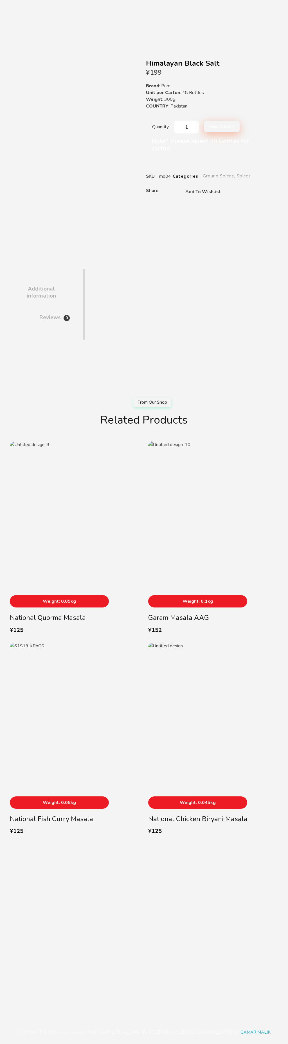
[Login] (258, 9)
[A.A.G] (16, 9)
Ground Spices (218, 176)
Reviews (53, 317)
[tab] (41, 288)
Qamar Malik (255, 1032)
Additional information (41, 292)
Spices (244, 176)
